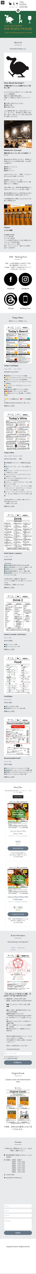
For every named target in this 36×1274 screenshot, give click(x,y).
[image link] (10, 279)
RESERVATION (18, 848)
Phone (7, 1215)
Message (8, 1221)
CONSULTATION (18, 914)
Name (7, 1206)
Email (7, 1211)
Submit (18, 1233)
